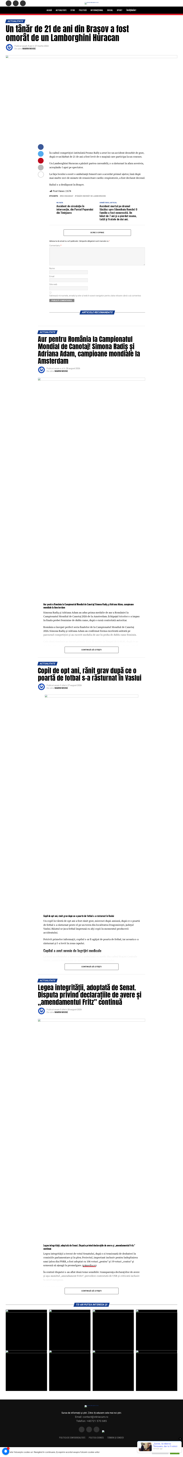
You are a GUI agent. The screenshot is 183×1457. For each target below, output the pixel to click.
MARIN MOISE (29, 49)
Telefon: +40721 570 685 (91, 1421)
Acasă (49, 10)
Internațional (96, 10)
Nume (52, 268)
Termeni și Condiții (115, 1437)
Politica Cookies (96, 1437)
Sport (119, 10)
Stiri (72, 10)
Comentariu (55, 246)
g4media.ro (89, 1265)
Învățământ (131, 10)
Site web (53, 284)
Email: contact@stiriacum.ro (91, 1416)
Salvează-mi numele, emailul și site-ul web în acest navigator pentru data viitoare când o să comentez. (95, 296)
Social (110, 10)
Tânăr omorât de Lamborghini (91, 196)
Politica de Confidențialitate (72, 1437)
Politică (82, 10)
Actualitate (61, 10)
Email (51, 276)
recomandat (67, 196)
